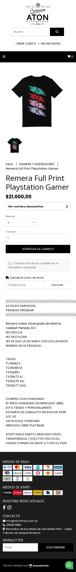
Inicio (10, 164)
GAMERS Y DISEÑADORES (37, 164)
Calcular (57, 285)
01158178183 (13, 525)
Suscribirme (55, 547)
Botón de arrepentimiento (22, 533)
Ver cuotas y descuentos (25, 206)
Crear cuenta (26, 43)
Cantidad (11, 231)
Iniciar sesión (50, 43)
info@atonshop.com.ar (22, 521)
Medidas (10, 216)
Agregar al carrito (38, 249)
